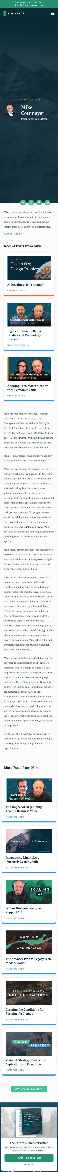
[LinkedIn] (23, 202)
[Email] (47, 202)
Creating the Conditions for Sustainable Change (25, 1012)
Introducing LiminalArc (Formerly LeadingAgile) (22, 860)
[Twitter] (31, 202)
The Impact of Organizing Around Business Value (24, 809)
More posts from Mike (29, 1089)
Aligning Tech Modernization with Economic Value (27, 388)
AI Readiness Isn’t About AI (25, 285)
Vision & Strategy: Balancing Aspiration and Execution (25, 1062)
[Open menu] (52, 13)
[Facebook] (39, 202)
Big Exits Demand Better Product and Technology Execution (24, 335)
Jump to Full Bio (13, 234)
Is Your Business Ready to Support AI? (23, 910)
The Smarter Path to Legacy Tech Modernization (28, 961)
